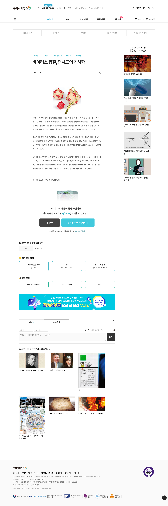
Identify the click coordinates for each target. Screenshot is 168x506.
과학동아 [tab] (55, 33)
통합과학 (101, 19)
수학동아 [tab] (84, 33)
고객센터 (68, 473)
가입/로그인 (137, 8)
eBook (67, 19)
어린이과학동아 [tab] (112, 33)
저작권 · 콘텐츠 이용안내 (30, 473)
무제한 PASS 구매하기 (78, 222)
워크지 (118, 19)
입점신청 (77, 473)
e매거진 (50, 19)
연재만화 (84, 19)
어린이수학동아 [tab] (140, 33)
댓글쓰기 (56, 322)
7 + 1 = (88, 330)
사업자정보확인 (39, 482)
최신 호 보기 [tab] (27, 33)
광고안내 (59, 473)
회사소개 (16, 473)
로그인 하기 (80, 231)
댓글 (31, 322)
